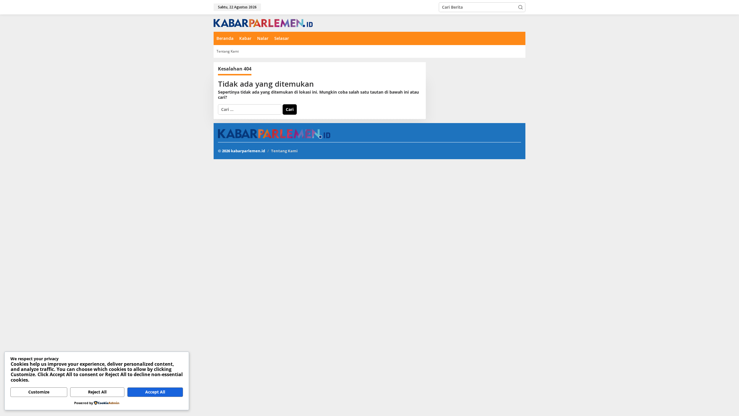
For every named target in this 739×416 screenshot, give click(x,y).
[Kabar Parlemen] (263, 22)
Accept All (155, 392)
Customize (38, 392)
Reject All (97, 392)
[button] (520, 7)
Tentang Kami (284, 150)
